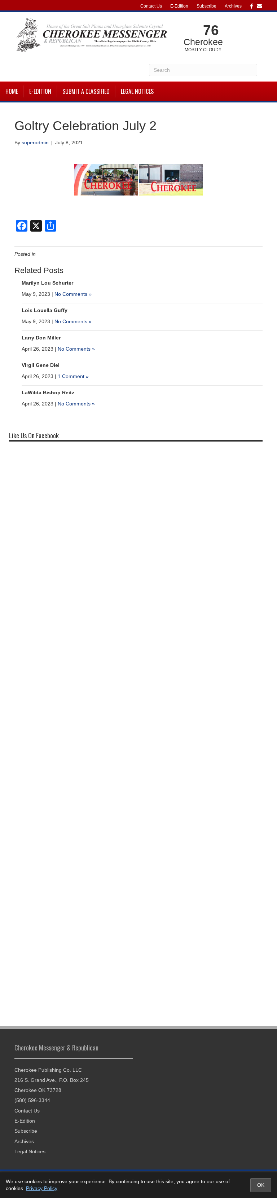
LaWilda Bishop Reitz (48, 392)
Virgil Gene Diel (41, 365)
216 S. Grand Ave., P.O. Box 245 (51, 1080)
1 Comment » (73, 376)
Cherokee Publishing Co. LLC (48, 1070)
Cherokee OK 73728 (37, 1090)
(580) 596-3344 (32, 1100)
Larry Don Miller (41, 338)
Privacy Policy (41, 1188)
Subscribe (206, 6)
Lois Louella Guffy (44, 310)
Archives (233, 6)
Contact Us (151, 6)
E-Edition (179, 6)
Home (11, 91)
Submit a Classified (86, 91)
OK (260, 1185)
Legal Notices (137, 91)
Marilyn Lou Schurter (47, 283)
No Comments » (73, 294)
